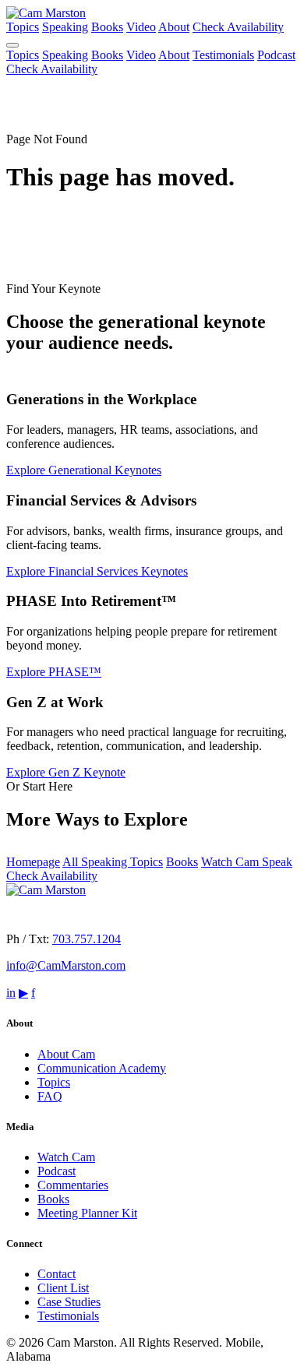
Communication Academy (101, 1068)
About (173, 26)
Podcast (276, 55)
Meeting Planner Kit (87, 1213)
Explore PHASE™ (53, 671)
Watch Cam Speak (246, 861)
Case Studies (69, 1301)
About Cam (66, 1054)
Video (141, 26)
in (11, 992)
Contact (56, 1273)
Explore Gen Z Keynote (65, 772)
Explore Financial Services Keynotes (97, 571)
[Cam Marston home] (46, 12)
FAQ (49, 1096)
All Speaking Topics (112, 861)
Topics (22, 26)
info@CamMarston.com (65, 965)
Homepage (33, 861)
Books (107, 26)
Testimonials (223, 55)
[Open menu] (12, 45)
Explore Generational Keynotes (83, 470)
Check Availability (238, 26)
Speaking (65, 26)
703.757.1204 (86, 939)
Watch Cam (66, 1157)
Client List (63, 1287)
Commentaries (72, 1185)
